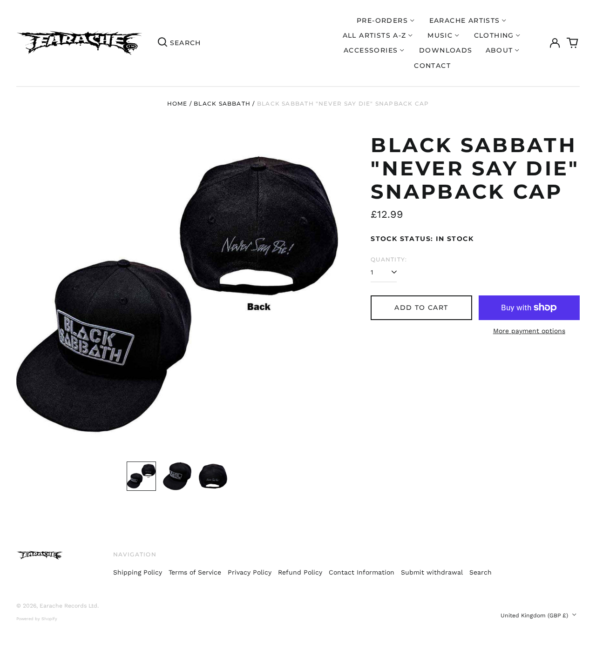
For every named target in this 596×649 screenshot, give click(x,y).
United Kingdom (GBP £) (535, 615)
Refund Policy (300, 572)
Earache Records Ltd (68, 605)
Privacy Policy (249, 572)
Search (480, 572)
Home (177, 103)
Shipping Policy (137, 572)
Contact (432, 65)
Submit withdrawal (432, 572)
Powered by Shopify (36, 618)
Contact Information (361, 572)
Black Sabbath (222, 103)
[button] (572, 43)
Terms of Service (195, 572)
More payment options (529, 331)
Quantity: (389, 259)
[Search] (162, 43)
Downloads (446, 50)
